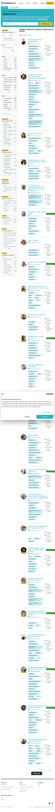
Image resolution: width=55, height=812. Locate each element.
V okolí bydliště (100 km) (7, 203)
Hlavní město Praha (8, 77)
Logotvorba (22, 19)
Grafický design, (7, 158)
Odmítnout (27, 416)
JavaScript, (6, 169)
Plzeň (5, 64)
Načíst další (36, 773)
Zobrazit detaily (47, 412)
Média (5, 261)
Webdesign (46, 17)
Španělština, (7, 141)
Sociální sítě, (7, 165)
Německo (6, 106)
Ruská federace (7, 108)
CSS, (5, 173)
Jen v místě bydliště (8, 201)
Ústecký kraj (7, 89)
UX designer (32, 19)
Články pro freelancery (6, 789)
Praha (5, 58)
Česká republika (7, 98)
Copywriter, (6, 162)
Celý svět (6, 210)
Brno (5, 60)
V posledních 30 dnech (7, 190)
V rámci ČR (6, 206)
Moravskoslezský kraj (8, 82)
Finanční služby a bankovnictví (8, 268)
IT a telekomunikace (8, 258)
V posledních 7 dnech (9, 187)
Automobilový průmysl (7, 271)
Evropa (5, 208)
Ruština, (6, 134)
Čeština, (6, 127)
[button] (21, 3)
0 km (12, 50)
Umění (6, 19)
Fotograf (36, 17)
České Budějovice (8, 68)
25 (29, 35)
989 (50, 770)
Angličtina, (6, 123)
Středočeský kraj (8, 85)
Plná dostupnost (8, 220)
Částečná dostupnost (6, 222)
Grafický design (26, 17)
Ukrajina (6, 104)
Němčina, (6, 130)
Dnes (5, 185)
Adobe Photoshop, (8, 154)
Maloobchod (7, 265)
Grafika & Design (15, 11)
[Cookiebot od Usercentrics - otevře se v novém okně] (47, 394)
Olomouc (6, 66)
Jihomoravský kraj (8, 79)
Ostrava (6, 62)
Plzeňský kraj (7, 87)
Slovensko (6, 100)
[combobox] (19, 23)
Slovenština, (7, 138)
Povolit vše (45, 416)
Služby (5, 263)
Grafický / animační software (11, 17)
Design (13, 19)
